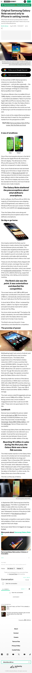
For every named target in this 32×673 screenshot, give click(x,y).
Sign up (28, 577)
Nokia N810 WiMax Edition (17, 422)
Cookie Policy (16, 650)
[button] (16, 1)
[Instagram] (7, 654)
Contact (16, 633)
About (16, 629)
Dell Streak (7, 424)
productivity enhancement (12, 270)
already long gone (23, 208)
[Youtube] (13, 654)
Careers (16, 637)
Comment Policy (13, 574)
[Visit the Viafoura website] (27, 620)
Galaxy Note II (5, 505)
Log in (24, 577)
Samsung (3, 564)
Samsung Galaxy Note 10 (21, 564)
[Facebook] (2, 654)
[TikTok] (30, 654)
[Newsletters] (24, 654)
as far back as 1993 (11, 415)
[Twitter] (19, 654)
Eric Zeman (5, 26)
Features (3, 562)
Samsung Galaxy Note (21, 86)
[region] (16, 599)
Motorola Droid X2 (18, 173)
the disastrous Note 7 (19, 513)
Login (29, 1)
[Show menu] (1, 1)
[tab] (5, 589)
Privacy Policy (16, 645)
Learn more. (27, 7)
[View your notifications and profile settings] (29, 589)
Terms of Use (16, 641)
